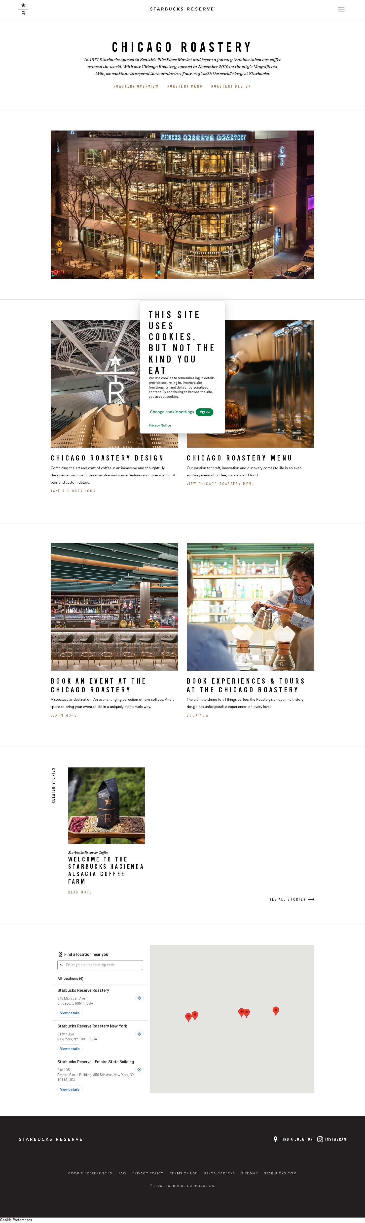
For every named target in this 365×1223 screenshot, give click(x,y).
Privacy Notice (160, 426)
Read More (80, 892)
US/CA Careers (219, 1173)
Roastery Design (231, 86)
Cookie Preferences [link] (16, 1220)
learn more (64, 715)
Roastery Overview (136, 86)
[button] (341, 9)
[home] (23, 9)
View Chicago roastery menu (221, 484)
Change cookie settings (172, 412)
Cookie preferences (90, 1173)
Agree (205, 412)
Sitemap (249, 1173)
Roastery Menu (185, 86)
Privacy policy (148, 1173)
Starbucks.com (280, 1173)
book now (198, 715)
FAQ (122, 1173)
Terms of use (184, 1173)
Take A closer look (73, 491)
